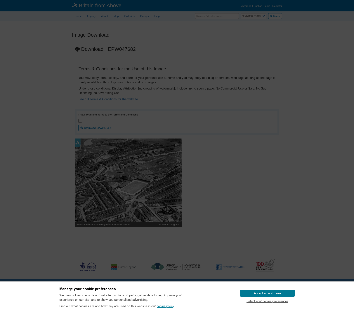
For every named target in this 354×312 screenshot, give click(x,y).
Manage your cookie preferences (87, 289)
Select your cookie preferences (267, 301)
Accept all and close (267, 293)
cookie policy (165, 306)
